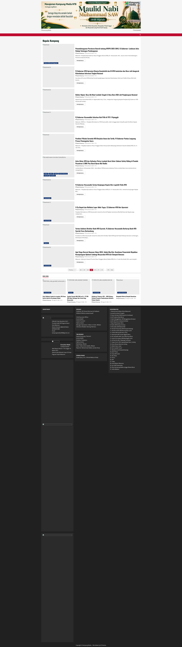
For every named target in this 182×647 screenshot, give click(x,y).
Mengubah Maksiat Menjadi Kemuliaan (126, 296)
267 (84, 270)
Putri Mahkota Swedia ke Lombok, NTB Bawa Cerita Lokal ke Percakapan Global (54, 297)
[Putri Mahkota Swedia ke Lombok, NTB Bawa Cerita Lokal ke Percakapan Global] (54, 287)
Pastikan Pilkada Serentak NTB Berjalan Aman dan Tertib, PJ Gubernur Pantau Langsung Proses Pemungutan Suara (58, 144)
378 (108, 270)
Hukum (51, 173)
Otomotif (46, 175)
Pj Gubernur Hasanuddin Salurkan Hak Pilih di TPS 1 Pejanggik (58, 121)
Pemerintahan (47, 198)
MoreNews (96, 645)
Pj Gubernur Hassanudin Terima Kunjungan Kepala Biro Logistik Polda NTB (58, 189)
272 (102, 270)
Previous (71, 270)
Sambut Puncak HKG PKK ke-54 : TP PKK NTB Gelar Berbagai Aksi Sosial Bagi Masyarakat (77, 298)
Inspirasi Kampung (63, 173)
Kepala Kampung (80, 53)
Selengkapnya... (81, 61)
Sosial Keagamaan (54, 63)
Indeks (55, 173)
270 (95, 270)
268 (88, 270)
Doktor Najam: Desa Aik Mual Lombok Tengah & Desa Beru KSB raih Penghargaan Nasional (58, 99)
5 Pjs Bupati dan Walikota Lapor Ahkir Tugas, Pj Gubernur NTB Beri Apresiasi (58, 211)
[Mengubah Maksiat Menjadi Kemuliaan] (127, 287)
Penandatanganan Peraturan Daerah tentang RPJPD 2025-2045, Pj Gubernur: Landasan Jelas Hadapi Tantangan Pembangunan (58, 54)
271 (98, 270)
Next (112, 270)
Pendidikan (52, 175)
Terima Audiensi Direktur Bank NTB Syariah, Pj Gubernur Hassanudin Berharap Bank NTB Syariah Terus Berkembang (58, 234)
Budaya (46, 173)
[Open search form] (140, 34)
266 (81, 270)
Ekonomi (46, 63)
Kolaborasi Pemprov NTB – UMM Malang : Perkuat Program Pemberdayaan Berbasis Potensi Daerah (102, 298)
